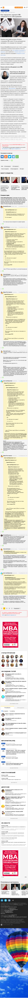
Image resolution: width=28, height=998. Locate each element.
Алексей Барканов (18, 203)
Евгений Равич (17, 202)
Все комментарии (14, 703)
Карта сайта (3, 913)
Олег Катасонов (8, 806)
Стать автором (19, 7)
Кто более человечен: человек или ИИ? (14, 811)
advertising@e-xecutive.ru (8, 910)
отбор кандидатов (14, 168)
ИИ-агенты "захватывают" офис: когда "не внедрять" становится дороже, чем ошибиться (15, 798)
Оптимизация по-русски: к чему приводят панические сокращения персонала (14, 696)
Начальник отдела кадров (12, 757)
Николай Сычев (8, 201)
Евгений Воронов (17, 201)
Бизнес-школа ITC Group (10, 743)
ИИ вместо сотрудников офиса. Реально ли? (15, 805)
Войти (3, 615)
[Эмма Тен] (3, 665)
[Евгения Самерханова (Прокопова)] (3, 656)
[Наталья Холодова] (7, 656)
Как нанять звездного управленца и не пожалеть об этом (15, 893)
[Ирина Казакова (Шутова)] (21, 665)
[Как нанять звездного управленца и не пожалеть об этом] (15, 887)
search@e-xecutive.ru (12, 908)
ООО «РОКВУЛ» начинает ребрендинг (8, 776)
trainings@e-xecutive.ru (13, 909)
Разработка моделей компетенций (14, 744)
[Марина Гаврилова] (12, 661)
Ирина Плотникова (17, 200)
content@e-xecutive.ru (8, 911)
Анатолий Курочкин (10, 198)
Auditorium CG (8, 762)
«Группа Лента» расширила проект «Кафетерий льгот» (11, 779)
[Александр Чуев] (7, 665)
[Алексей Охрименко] (16, 665)
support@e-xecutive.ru (9, 912)
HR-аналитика (12, 88)
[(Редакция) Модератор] (12, 665)
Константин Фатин (9, 676)
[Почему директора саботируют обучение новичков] (5, 887)
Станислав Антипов (17, 197)
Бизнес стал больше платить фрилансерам (9, 837)
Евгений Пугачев (8, 200)
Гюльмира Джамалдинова (10, 720)
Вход (24, 7)
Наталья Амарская (8, 203)
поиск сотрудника (5, 168)
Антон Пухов (8, 729)
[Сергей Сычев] (16, 661)
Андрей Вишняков (9, 725)
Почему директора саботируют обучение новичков (15, 188)
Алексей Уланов (9, 202)
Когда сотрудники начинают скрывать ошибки (16, 688)
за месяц (12, 711)
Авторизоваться (5, 148)
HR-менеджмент (7, 166)
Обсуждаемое (20, 707)
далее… (5, 529)
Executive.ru (16, 904)
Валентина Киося (9, 735)
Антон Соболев (8, 683)
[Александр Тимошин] (7, 661)
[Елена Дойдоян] (3, 661)
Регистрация (26, 7)
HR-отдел (22, 168)
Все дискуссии (14, 818)
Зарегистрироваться (16, 148)
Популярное (7, 707)
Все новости (14, 782)
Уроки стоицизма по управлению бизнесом (15, 713)
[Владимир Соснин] (12, 656)
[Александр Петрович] (16, 656)
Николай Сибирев (9, 800)
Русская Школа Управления (11, 756)
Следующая (16, 608)
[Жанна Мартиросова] (21, 656)
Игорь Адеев (18, 198)
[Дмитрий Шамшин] (21, 661)
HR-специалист (16, 166)
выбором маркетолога (19, 51)
